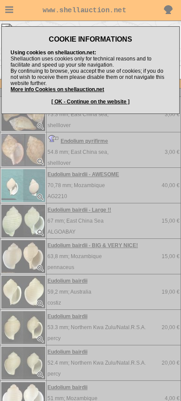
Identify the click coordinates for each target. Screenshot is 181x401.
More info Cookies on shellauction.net (57, 89)
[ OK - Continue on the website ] (90, 102)
